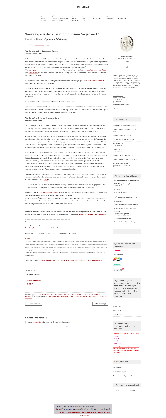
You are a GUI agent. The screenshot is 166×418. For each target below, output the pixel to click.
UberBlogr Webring (118, 254)
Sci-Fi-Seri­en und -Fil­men (49, 193)
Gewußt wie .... (68, 294)
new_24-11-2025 (122, 362)
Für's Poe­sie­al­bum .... (35, 280)
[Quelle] (127, 61)
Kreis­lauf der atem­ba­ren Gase (95, 70)
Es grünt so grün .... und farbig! (125, 155)
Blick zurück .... (51, 294)
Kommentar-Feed (117, 310)
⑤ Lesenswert (110, 17)
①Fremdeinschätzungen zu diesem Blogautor (60, 18)
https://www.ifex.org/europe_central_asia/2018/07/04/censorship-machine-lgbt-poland (70, 260)
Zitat (46, 180)
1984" (30, 284)
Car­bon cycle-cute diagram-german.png (38, 227)
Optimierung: (125, 197)
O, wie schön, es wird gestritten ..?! (122, 376)
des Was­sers (33, 73)
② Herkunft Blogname (75, 18)
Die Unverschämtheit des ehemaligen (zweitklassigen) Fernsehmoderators (122, 165)
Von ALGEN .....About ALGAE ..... (119, 144)
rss (114, 354)
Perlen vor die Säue (88, 294)
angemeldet (37, 322)
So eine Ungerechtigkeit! (119, 372)
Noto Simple (85, 415)
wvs (48, 45)
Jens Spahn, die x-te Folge (124, 135)
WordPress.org (117, 314)
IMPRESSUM (122, 18)
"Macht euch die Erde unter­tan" (93, 81)
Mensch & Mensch (77, 294)
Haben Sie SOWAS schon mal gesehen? (127, 125)
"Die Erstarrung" (117, 367)
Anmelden (116, 302)
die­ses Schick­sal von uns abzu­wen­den (91, 214)
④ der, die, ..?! (97, 18)
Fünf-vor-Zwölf (59, 294)
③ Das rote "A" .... (85, 18)
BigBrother (43, 294)
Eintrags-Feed (117, 306)
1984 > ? (37, 294)
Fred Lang (115, 139)
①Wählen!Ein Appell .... (44, 18)
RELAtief (83, 7)
